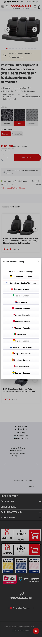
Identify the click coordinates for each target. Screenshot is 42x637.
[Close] (38, 261)
